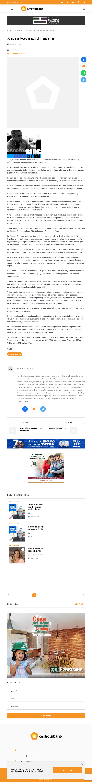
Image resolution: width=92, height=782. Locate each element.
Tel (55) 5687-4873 (27, 761)
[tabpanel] (46, 534)
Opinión (15, 30)
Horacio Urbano (14, 354)
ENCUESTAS (13, 604)
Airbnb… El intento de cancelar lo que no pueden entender (35, 506)
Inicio (9, 30)
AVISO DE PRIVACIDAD (46, 779)
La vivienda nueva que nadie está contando (35, 549)
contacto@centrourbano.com (29, 756)
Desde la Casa (24, 30)
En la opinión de (15, 545)
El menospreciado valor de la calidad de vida (36, 527)
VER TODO (80, 604)
